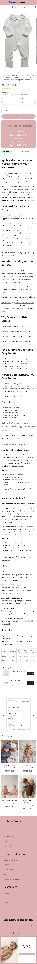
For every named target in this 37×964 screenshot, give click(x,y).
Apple (6, 898)
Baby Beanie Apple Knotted (18, 671)
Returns (6, 865)
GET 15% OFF (27, 954)
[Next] (33, 715)
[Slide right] (23, 73)
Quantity (3, 107)
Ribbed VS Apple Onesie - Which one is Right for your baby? (18, 426)
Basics (6, 902)
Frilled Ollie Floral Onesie (24, 303)
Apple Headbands (15, 680)
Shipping (11, 94)
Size (2, 98)
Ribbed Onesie (9, 765)
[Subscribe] (31, 925)
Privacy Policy (9, 869)
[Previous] (3, 715)
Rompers (7, 907)
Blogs (5, 841)
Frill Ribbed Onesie (9, 800)
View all (18, 812)
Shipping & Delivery (11, 860)
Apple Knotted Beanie (17, 532)
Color (21, 98)
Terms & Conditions (11, 874)
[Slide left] (14, 73)
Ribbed (6, 893)
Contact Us (8, 832)
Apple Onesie (28, 765)
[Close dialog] (35, 938)
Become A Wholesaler (12, 879)
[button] (2, 7)
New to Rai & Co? (10, 836)
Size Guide (7, 846)
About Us (7, 827)
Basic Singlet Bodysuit (27, 802)
